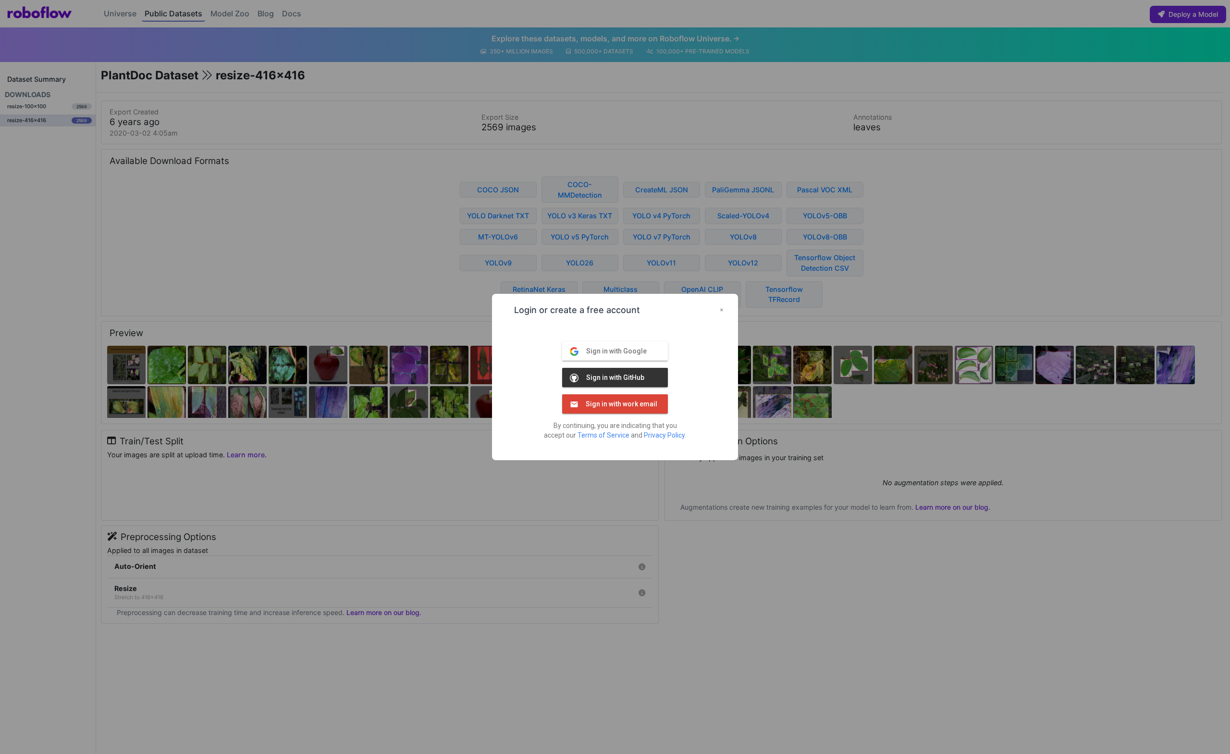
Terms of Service (603, 435)
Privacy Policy (664, 435)
